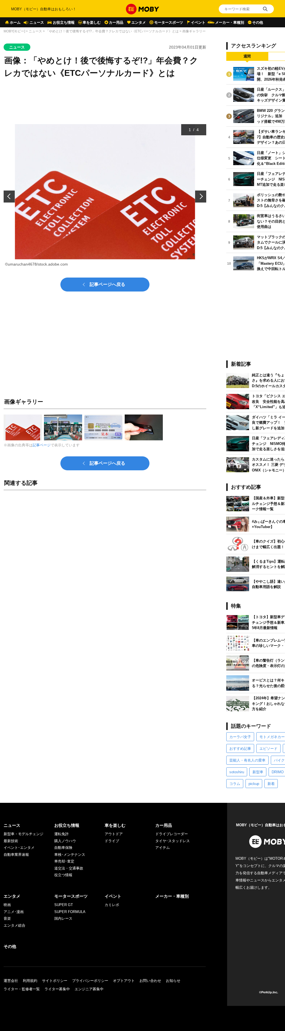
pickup (254, 784)
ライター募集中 (57, 989)
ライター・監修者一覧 (22, 989)
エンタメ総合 (14, 925)
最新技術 (11, 841)
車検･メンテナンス (69, 854)
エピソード (268, 748)
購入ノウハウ (65, 841)
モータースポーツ (168, 22)
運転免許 (61, 834)
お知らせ (173, 981)
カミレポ (112, 905)
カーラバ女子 (240, 737)
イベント (198, 22)
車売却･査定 (64, 861)
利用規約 (30, 981)
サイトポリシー (54, 981)
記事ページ (42, 445)
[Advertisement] (105, 556)
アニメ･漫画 (14, 912)
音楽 (7, 918)
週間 (247, 56)
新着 (271, 784)
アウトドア (114, 834)
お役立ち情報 (64, 22)
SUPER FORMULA (69, 912)
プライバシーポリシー (90, 981)
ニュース (37, 22)
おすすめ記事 (240, 748)
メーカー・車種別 (229, 22)
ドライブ (112, 841)
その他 (257, 22)
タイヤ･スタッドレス (172, 841)
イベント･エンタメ (19, 847)
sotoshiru (236, 772)
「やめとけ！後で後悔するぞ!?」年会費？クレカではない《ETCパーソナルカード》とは (112, 31)
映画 (7, 905)
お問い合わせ (150, 981)
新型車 (257, 772)
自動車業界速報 (16, 854)
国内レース (63, 918)
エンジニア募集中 (89, 989)
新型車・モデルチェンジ (23, 834)
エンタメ (138, 22)
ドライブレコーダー (171, 834)
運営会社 (11, 981)
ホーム (15, 22)
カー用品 (116, 22)
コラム (234, 784)
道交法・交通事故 (68, 868)
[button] (9, 197)
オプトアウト (124, 981)
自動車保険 (63, 847)
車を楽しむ (92, 22)
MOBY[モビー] (14, 31)
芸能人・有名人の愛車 (247, 760)
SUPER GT (63, 905)
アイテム (162, 847)
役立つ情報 (63, 875)
